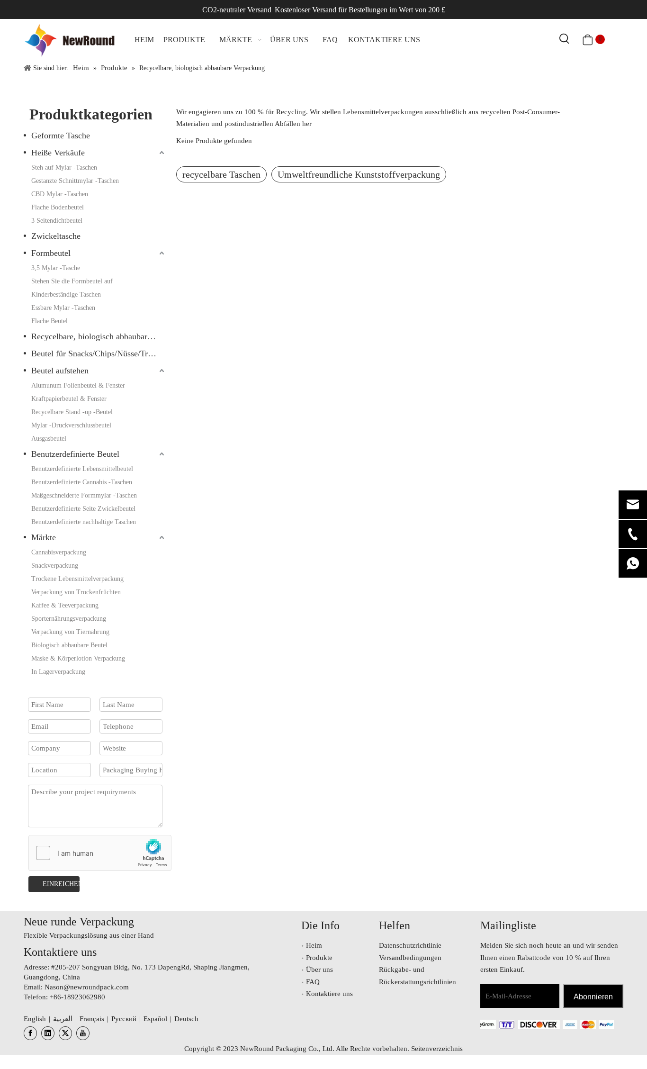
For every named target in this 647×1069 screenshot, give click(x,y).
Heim (314, 945)
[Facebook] (30, 1033)
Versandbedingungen (410, 957)
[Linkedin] (47, 1033)
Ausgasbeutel (48, 438)
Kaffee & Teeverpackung (65, 605)
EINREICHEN (61, 884)
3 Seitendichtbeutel (56, 220)
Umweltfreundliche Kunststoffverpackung (359, 174)
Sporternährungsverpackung (68, 618)
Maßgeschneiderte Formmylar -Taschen (84, 495)
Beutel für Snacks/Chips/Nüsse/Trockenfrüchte (99, 353)
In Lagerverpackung (58, 671)
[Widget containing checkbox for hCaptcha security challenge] (100, 853)
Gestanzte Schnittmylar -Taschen (75, 180)
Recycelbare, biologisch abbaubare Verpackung (99, 336)
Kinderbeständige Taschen (66, 294)
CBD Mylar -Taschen (59, 194)
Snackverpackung (54, 565)
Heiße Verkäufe (58, 152)
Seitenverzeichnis (437, 1048)
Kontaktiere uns (329, 993)
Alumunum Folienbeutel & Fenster (78, 385)
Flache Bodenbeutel (57, 207)
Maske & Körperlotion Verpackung (78, 658)
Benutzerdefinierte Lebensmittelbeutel (82, 468)
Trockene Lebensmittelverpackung (77, 578)
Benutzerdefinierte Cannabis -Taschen (81, 482)
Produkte (319, 957)
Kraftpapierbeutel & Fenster (69, 398)
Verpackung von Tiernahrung (70, 631)
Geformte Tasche (60, 135)
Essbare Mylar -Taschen (63, 307)
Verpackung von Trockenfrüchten (76, 592)
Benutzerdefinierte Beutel (75, 454)
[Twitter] (65, 1033)
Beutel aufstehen (60, 370)
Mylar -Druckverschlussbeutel (71, 425)
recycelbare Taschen (221, 174)
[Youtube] (83, 1033)
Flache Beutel (49, 321)
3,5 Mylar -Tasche (55, 268)
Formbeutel (51, 253)
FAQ (313, 982)
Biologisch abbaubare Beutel (69, 645)
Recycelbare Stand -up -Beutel (72, 412)
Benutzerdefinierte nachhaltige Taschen (83, 521)
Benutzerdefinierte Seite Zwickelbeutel (83, 508)
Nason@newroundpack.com (87, 987)
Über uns (319, 969)
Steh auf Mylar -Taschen (64, 167)
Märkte (43, 537)
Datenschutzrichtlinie (410, 945)
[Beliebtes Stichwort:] (565, 39)
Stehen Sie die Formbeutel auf (72, 281)
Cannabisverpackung (58, 552)
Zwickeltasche (56, 236)
